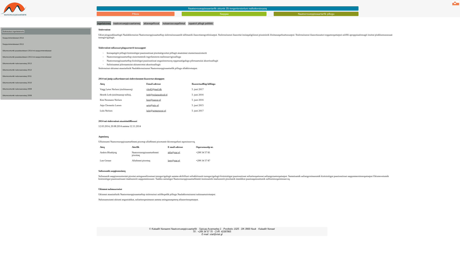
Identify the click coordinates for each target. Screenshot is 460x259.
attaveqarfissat (151, 23)
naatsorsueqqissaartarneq (126, 23)
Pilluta (135, 13)
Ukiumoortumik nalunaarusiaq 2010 (17, 83)
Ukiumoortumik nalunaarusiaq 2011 (17, 76)
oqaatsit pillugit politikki (201, 23)
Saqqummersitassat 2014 (13, 38)
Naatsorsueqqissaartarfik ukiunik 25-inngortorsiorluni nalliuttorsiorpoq (227, 8)
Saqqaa (224, 13)
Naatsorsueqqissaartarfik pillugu (316, 13)
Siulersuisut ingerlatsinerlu (13, 31)
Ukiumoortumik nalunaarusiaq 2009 (17, 89)
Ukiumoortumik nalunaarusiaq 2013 (17, 63)
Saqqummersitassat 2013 (13, 44)
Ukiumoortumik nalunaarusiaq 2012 (17, 70)
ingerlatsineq (104, 23)
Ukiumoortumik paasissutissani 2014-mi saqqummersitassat (27, 51)
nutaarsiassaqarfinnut (174, 23)
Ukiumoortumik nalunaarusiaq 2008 (17, 95)
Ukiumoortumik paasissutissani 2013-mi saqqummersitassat (27, 57)
